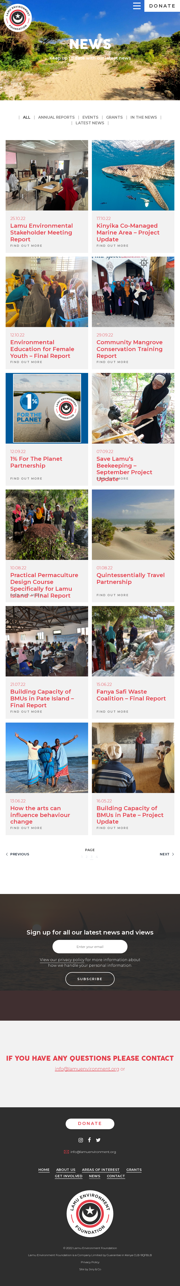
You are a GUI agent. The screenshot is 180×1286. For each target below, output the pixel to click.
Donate (162, 6)
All (26, 117)
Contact (116, 1176)
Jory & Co (95, 1269)
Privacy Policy (90, 1262)
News (94, 1176)
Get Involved (68, 1176)
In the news (144, 117)
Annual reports (56, 117)
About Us (66, 1170)
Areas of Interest (101, 1170)
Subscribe (89, 979)
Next (165, 854)
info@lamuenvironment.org (87, 1069)
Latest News (90, 123)
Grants (114, 117)
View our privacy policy (62, 960)
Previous (19, 854)
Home (44, 1170)
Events (90, 117)
